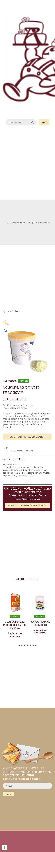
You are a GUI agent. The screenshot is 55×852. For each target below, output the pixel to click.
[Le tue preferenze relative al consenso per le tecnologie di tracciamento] (4, 847)
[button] (19, 645)
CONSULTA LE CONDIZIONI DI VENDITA (27, 505)
